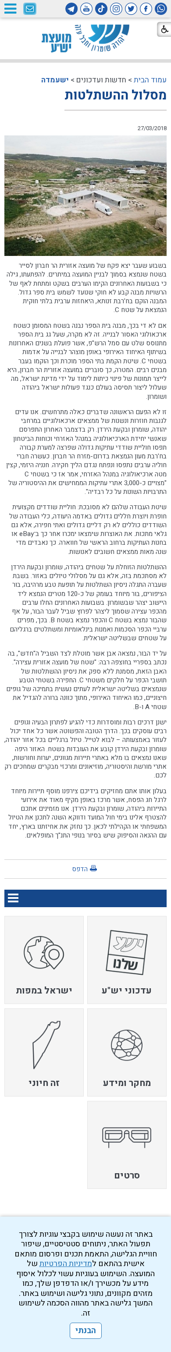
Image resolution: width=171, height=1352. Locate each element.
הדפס (80, 869)
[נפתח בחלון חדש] (161, 9)
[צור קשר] (30, 9)
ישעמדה (55, 80)
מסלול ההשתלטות (115, 95)
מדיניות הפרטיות (65, 1264)
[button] (10, 8)
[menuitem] (127, 960)
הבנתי (85, 1331)
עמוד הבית (150, 80)
